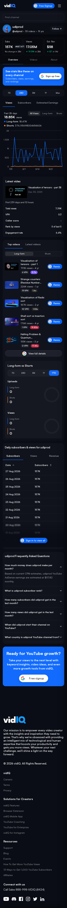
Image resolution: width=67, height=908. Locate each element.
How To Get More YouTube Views (21, 864)
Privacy (7, 790)
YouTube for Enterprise (16, 827)
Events (7, 858)
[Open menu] (59, 5)
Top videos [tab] (14, 244)
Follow (55, 28)
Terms (6, 784)
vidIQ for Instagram (14, 832)
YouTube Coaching (14, 821)
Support (8, 847)
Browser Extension (13, 810)
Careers (7, 779)
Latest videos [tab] (33, 244)
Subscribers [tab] (24, 102)
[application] (33, 151)
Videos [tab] (33, 59)
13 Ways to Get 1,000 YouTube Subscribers (27, 869)
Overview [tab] (13, 59)
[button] (9, 93)
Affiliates (8, 875)
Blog (6, 853)
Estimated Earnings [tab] (47, 102)
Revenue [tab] (54, 455)
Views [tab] (8, 102)
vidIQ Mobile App (13, 816)
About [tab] (54, 59)
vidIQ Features (11, 805)
